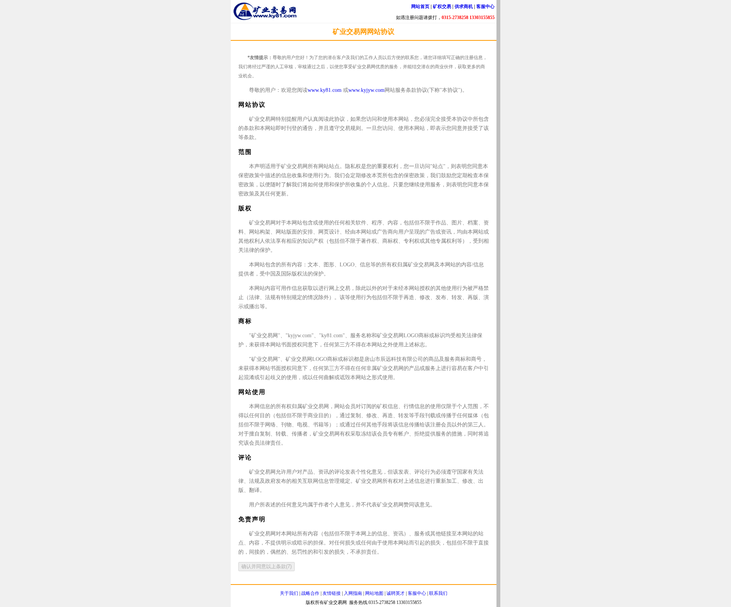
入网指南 (353, 593)
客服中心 (485, 6)
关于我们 (289, 593)
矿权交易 (442, 6)
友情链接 (331, 593)
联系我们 (438, 593)
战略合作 (310, 593)
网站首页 (420, 6)
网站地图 (374, 593)
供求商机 (464, 6)
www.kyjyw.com (366, 90)
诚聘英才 (395, 593)
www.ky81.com (325, 90)
